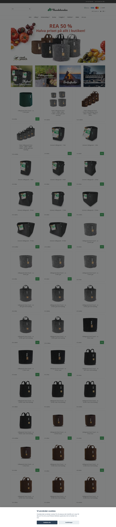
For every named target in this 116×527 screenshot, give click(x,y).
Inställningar (69, 522)
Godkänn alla (47, 522)
